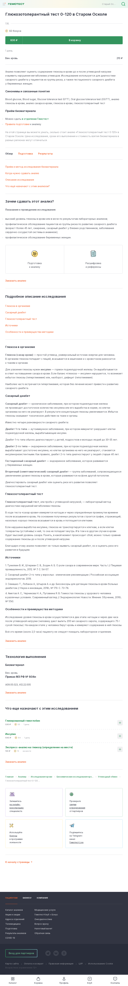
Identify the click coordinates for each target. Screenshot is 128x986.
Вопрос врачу (41, 924)
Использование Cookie (100, 963)
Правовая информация (61, 963)
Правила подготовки (17, 124)
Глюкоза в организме (17, 305)
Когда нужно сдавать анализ (22, 173)
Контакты (115, 983)
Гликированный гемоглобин (22, 720)
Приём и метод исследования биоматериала (31, 166)
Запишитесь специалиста (17, 806)
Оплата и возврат (33, 963)
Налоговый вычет (43, 928)
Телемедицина (12, 924)
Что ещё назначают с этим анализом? (27, 186)
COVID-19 (10, 938)
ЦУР (81, 963)
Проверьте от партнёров (77, 806)
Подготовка (11, 928)
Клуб (89, 983)
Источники (11, 325)
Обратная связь (42, 933)
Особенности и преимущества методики (29, 331)
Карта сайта (12, 963)
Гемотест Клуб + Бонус (45, 914)
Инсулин (10, 734)
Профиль (63, 983)
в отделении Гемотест (35, 118)
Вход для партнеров (21, 953)
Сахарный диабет (15, 312)
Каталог (13, 983)
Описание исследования (19, 179)
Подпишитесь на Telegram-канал (77, 837)
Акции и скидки (12, 914)
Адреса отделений (14, 919)
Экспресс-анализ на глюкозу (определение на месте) (39, 747)
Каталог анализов (14, 910)
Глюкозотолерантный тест (21, 318)
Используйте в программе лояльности (16, 837)
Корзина (38, 983)
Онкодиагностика (43, 919)
